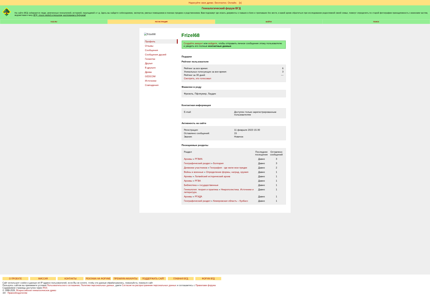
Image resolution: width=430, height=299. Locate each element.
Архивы (188, 159)
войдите (212, 43)
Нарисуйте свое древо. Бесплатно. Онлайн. (213, 2)
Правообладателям (17, 293)
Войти (269, 22)
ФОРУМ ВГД (208, 278)
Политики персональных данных (97, 285)
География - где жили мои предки (228, 167)
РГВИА (198, 159)
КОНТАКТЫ (70, 278)
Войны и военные (193, 172)
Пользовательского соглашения (63, 285)
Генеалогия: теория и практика (201, 189)
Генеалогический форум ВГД (221, 8)
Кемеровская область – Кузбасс (230, 201)
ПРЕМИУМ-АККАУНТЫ (125, 278)
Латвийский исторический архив (212, 176)
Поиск (376, 22)
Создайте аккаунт (193, 43)
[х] (240, 2)
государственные (208, 185)
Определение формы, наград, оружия (227, 172)
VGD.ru (54, 22)
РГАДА (198, 196)
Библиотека (190, 185)
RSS (45, 288)
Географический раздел (197, 163)
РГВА (198, 180)
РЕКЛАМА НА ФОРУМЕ (98, 278)
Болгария (218, 163)
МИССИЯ (43, 278)
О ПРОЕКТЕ (15, 278)
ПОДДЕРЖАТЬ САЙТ (153, 278)
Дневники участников (195, 167)
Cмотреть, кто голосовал (197, 78)
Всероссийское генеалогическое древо (36, 290)
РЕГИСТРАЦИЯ (161, 22)
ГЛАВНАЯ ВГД (180, 278)
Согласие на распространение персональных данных (149, 285)
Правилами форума (206, 285)
